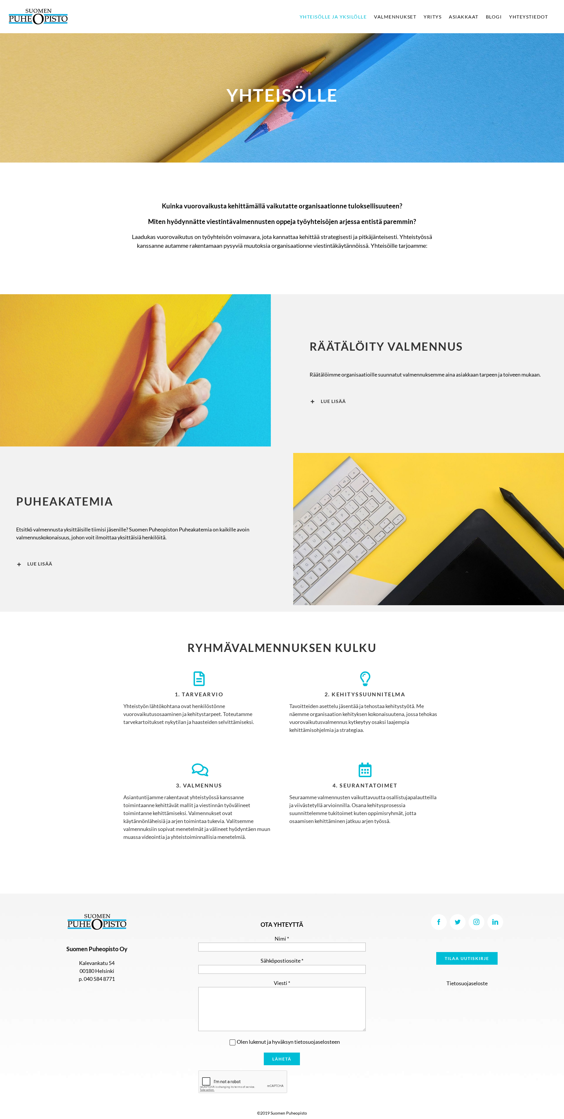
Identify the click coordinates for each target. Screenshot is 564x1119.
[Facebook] (439, 922)
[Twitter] (458, 922)
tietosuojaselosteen (317, 1041)
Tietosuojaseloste (467, 983)
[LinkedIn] (495, 922)
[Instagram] (476, 922)
